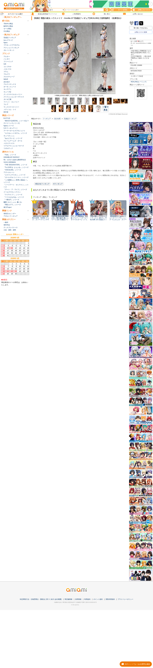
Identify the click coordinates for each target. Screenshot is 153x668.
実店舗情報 (68, 599)
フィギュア (47, 119)
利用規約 (87, 599)
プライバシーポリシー (125, 599)
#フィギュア (58, 184)
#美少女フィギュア (42, 184)
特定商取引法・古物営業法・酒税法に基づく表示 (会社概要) (41, 599)
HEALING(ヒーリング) (138, 82)
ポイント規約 (98, 599)
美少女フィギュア (12, 35)
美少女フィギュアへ (13, 17)
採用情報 (78, 599)
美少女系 (57, 119)
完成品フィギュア (70, 119)
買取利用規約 (110, 599)
